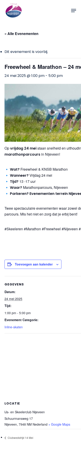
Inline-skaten (13, 327)
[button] (73, 10)
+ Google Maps (59, 424)
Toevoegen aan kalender (34, 264)
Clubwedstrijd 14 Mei (20, 438)
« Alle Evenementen (21, 33)
